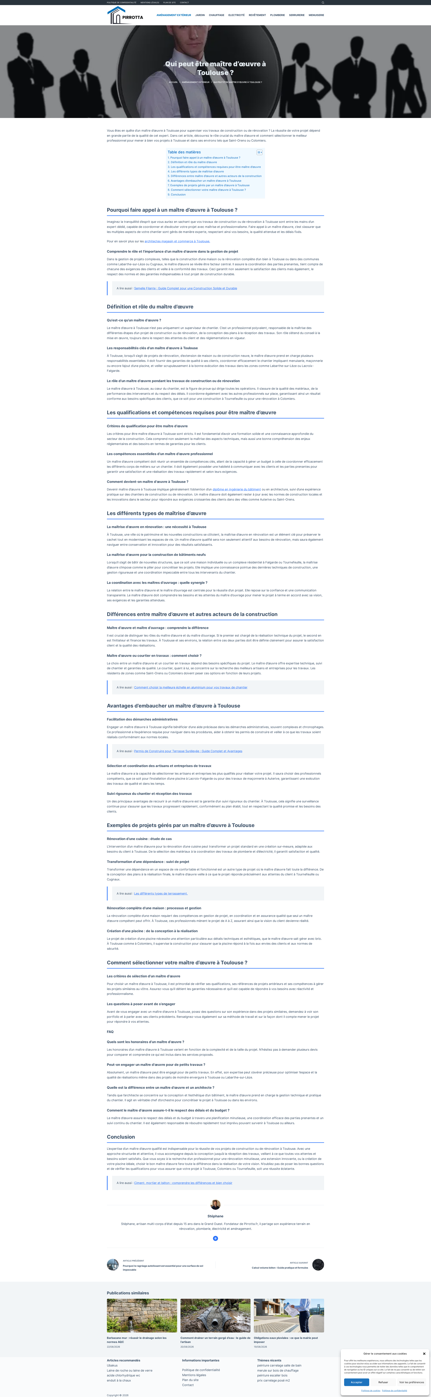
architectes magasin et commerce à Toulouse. (177, 241)
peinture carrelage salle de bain (279, 1365)
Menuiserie (316, 15)
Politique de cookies (370, 1390)
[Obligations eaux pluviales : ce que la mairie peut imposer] (289, 1315)
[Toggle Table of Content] (258, 152)
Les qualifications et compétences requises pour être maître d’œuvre (216, 167)
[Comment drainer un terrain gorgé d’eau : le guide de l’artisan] (215, 1315)
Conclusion (178, 194)
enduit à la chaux (119, 1380)
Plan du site (190, 1380)
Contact (184, 2)
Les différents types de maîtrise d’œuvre (197, 171)
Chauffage (216, 15)
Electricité (236, 15)
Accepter (356, 1382)
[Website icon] (215, 1238)
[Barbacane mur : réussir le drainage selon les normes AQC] (142, 1315)
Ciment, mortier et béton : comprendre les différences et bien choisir (183, 1183)
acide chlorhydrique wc (123, 1375)
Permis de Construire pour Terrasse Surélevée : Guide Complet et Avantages (188, 751)
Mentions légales (194, 1375)
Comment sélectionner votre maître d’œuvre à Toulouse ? (208, 189)
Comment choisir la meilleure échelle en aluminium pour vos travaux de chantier (190, 687)
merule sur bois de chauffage (278, 1370)
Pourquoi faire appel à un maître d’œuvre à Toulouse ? (205, 157)
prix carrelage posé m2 (273, 1380)
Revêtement (257, 15)
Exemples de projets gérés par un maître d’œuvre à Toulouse (210, 185)
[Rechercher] (323, 3)
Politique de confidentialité (394, 1390)
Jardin (200, 15)
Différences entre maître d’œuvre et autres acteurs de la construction (216, 176)
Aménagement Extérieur (174, 15)
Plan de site (169, 2)
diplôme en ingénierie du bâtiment (237, 489)
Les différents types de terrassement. (161, 893)
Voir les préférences (411, 1382)
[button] (424, 1353)
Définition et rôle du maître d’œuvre (194, 162)
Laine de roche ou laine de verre (129, 1370)
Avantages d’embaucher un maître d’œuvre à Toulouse (206, 180)
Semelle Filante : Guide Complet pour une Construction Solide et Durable (185, 288)
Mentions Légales (150, 2)
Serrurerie (297, 15)
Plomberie (277, 15)
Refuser (383, 1382)
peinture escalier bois (272, 1375)
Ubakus (112, 1365)
